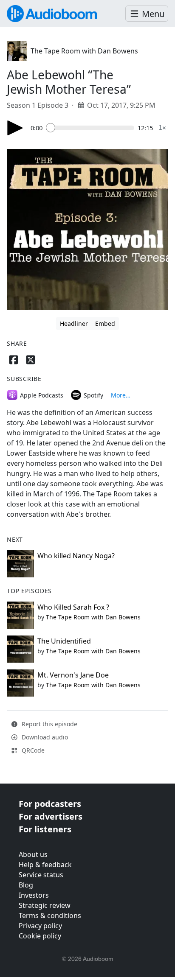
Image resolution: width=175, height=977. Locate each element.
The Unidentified (64, 641)
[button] (146, 14)
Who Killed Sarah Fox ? (73, 607)
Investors (34, 895)
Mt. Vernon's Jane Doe (73, 675)
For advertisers (50, 816)
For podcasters (50, 803)
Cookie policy (40, 936)
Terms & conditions (50, 915)
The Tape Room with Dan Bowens (84, 51)
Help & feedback (45, 864)
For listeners (45, 829)
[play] (15, 127)
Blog (26, 885)
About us (33, 854)
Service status (41, 874)
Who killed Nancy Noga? (76, 555)
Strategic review (45, 905)
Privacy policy (40, 925)
